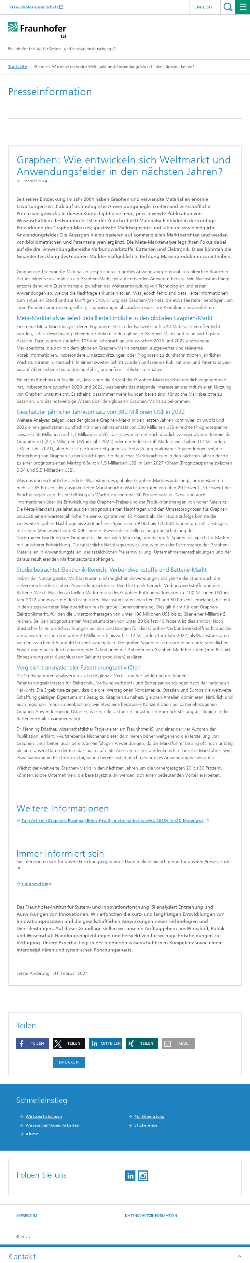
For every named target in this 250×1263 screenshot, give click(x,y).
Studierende (146, 1125)
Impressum (26, 1216)
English (203, 7)
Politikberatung (149, 1116)
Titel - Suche (228, 7)
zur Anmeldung (36, 884)
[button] (32, 1043)
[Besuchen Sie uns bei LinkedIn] (130, 1175)
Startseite (17, 66)
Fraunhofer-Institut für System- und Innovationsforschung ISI (62, 48)
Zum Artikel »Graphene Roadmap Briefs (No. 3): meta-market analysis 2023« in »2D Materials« (112, 820)
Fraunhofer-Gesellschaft (35, 7)
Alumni (32, 1134)
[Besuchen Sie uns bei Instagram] (143, 1175)
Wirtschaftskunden (44, 1116)
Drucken (69, 1062)
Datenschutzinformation (151, 1216)
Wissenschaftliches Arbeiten (52, 1125)
